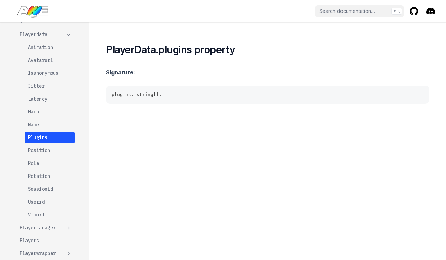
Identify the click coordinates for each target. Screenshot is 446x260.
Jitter (36, 86)
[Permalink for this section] (241, 49)
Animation (40, 47)
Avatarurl (40, 60)
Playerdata (33, 34)
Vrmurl (36, 215)
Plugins (37, 137)
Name (33, 124)
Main (33, 112)
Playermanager (38, 227)
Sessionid (40, 189)
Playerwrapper (38, 253)
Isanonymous (43, 73)
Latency (37, 99)
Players (29, 240)
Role (33, 163)
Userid (36, 202)
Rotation (39, 176)
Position (39, 150)
